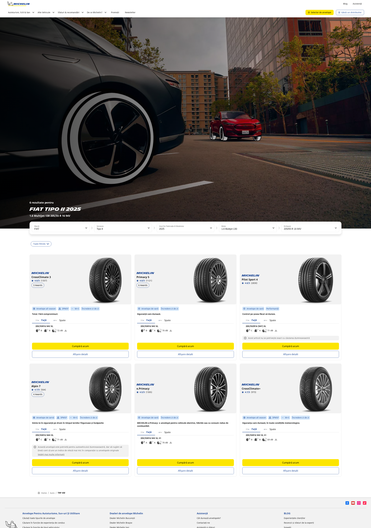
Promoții (115, 12)
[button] (86, 228)
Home (44, 493)
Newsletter (130, 12)
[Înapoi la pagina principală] (18, 3)
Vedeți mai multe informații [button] (51, 454)
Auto (52, 493)
